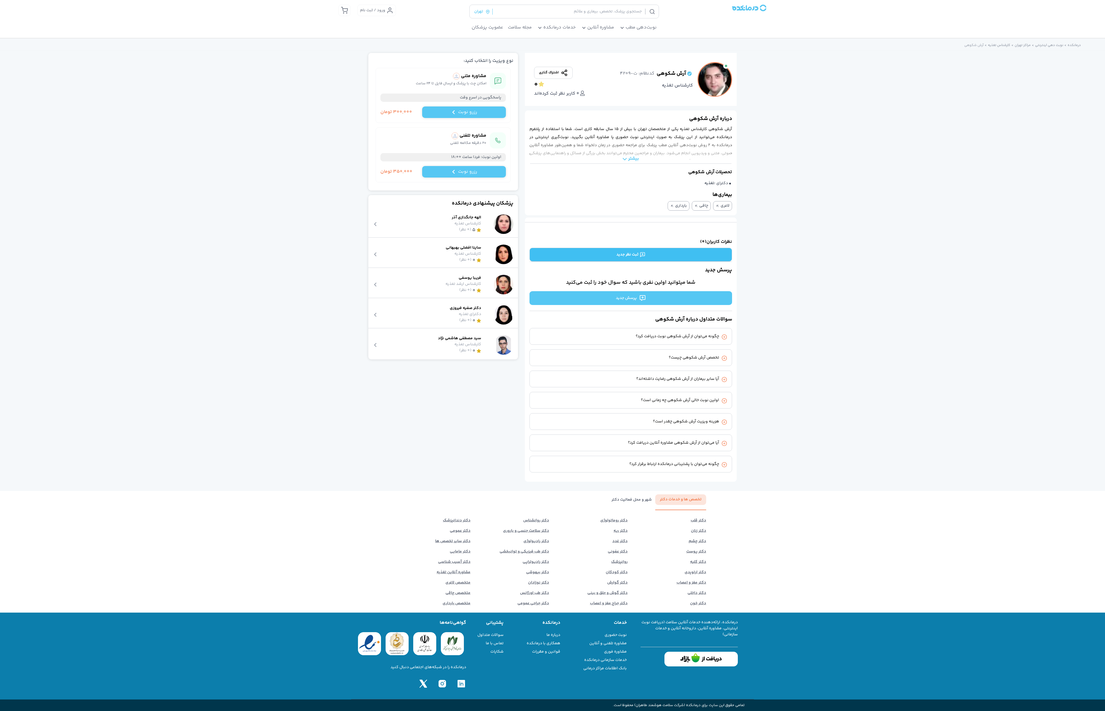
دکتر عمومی (460, 531)
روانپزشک (619, 562)
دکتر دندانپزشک (456, 520)
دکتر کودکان (617, 572)
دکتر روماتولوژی (614, 520)
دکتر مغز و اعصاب (691, 583)
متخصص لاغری (457, 583)
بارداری (681, 206)
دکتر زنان (698, 531)
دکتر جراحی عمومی (533, 603)
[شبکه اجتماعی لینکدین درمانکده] (461, 684)
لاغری (725, 206)
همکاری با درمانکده (543, 643)
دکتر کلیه (698, 562)
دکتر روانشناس (536, 520)
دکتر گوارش (617, 583)
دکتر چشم (697, 541)
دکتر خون (698, 603)
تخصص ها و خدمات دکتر (681, 499)
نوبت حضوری (616, 635)
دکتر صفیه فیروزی (465, 308)
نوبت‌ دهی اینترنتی (1049, 45)
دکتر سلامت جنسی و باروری (526, 531)
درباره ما (553, 635)
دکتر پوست (696, 551)
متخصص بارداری (456, 603)
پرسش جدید (626, 298)
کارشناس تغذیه (999, 45)
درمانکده (1074, 45)
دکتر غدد (620, 541)
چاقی (703, 206)
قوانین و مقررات (546, 652)
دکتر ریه (621, 531)
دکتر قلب (698, 520)
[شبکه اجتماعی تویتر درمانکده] (423, 684)
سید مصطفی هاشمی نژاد (459, 339)
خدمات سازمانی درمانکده (605, 660)
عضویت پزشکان (487, 27)
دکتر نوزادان (538, 583)
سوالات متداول (490, 635)
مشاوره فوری (615, 652)
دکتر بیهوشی (537, 572)
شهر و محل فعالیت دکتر (631, 500)
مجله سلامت (520, 27)
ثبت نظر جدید (627, 254)
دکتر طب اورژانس (534, 593)
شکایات (497, 652)
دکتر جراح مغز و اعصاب (609, 603)
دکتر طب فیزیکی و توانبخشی (524, 551)
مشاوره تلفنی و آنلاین (608, 643)
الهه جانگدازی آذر (466, 218)
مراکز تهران (1023, 45)
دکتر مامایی (460, 551)
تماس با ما (495, 643)
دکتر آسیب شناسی (454, 562)
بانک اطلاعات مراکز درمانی (605, 668)
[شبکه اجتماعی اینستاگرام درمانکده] (442, 684)
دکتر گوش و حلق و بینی (607, 593)
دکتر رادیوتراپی (536, 562)
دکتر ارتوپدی (695, 572)
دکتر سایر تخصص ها (452, 541)
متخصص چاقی (457, 593)
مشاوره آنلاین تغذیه (453, 572)
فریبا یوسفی (470, 278)
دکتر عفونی (618, 551)
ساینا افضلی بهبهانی (463, 248)
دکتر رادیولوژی (536, 541)
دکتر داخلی (696, 593)
